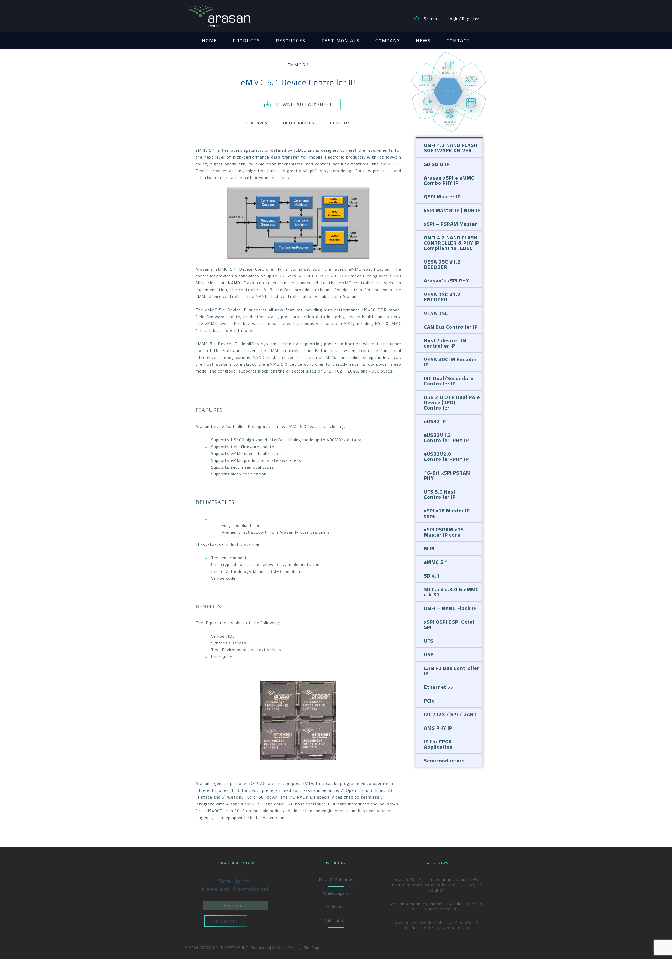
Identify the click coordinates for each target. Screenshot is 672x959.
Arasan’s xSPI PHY (446, 280)
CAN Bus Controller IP (451, 327)
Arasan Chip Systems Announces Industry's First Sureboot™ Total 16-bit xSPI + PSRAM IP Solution (436, 885)
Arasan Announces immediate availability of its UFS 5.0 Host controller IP (436, 906)
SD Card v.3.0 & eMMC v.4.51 (451, 592)
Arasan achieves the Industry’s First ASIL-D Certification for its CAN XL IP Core (437, 925)
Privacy (295, 947)
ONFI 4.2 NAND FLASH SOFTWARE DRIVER (450, 147)
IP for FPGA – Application (440, 744)
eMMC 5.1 (298, 65)
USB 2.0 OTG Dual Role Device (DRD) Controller (452, 402)
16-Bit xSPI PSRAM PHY (447, 475)
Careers (279, 947)
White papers (336, 893)
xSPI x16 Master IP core (447, 513)
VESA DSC (436, 313)
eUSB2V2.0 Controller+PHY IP (446, 456)
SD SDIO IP (437, 164)
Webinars (336, 906)
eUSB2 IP (435, 421)
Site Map (311, 947)
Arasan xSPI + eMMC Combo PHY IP (449, 180)
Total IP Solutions (335, 879)
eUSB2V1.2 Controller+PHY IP (446, 437)
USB (429, 654)
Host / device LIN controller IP (445, 343)
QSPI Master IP (442, 196)
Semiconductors (444, 760)
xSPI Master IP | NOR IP (452, 210)
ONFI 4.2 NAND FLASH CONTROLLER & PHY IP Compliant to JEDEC (451, 242)
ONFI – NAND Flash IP (450, 608)
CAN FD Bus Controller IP (451, 670)
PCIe (429, 700)
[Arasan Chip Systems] (219, 14)
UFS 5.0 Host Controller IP (440, 494)
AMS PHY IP (438, 728)
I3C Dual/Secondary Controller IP (449, 380)
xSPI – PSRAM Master (450, 224)
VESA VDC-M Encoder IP (450, 362)
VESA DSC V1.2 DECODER (442, 264)
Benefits (340, 123)
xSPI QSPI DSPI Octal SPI (449, 624)
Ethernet (435, 687)
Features (256, 123)
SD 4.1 (432, 576)
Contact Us (260, 947)
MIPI (429, 548)
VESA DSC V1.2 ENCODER (442, 296)
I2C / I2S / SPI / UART (450, 714)
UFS (428, 641)
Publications (336, 920)
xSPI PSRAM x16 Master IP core (444, 532)
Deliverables (298, 123)
